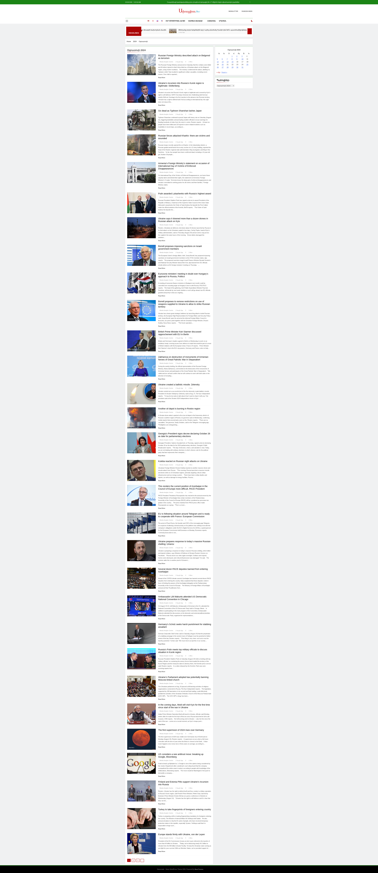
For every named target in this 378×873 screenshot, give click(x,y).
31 (242, 67)
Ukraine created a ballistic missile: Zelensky (179, 384)
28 (227, 67)
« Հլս (218, 72)
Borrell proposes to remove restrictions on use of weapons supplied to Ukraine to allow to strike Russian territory (184, 304)
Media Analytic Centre (166, 62)
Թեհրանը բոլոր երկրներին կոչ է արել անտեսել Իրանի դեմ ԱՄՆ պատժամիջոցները (206, 2)
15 (232, 62)
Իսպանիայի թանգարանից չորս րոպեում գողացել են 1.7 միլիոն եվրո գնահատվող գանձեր (184, 30)
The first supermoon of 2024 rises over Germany (181, 730)
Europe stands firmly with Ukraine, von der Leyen (181, 834)
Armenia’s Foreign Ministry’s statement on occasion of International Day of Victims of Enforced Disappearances (183, 166)
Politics (131, 73)
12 (218, 62)
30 (237, 67)
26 (218, 67)
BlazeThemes (199, 869)
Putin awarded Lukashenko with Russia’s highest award (184, 193)
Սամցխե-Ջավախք (195, 21)
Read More (161, 77)
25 (247, 64)
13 (223, 62)
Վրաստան (222, 21)
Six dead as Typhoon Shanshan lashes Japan (180, 110)
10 (242, 59)
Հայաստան (211, 21)
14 (227, 62)
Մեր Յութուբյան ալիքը (175, 21)
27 (223, 67)
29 (232, 67)
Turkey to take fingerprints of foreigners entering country (184, 809)
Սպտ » (224, 72)
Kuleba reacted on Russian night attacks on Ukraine (182, 461)
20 (223, 64)
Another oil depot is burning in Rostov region (179, 408)
